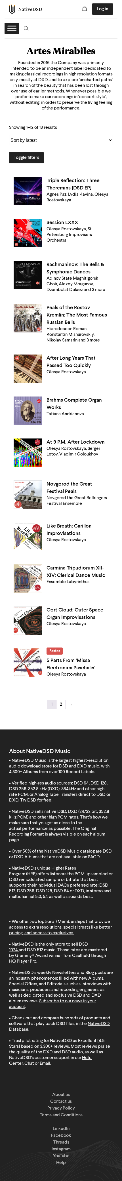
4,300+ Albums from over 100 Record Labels (51, 772)
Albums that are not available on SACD (62, 857)
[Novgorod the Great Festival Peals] (28, 494)
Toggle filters (26, 157)
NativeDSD (25, 9)
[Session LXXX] (28, 233)
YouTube (61, 1156)
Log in (102, 9)
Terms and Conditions (61, 1115)
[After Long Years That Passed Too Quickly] (28, 369)
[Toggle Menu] (11, 28)
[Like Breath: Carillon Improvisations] (28, 536)
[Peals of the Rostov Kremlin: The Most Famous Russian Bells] (28, 318)
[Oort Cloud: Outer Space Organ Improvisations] (28, 620)
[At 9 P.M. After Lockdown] (28, 452)
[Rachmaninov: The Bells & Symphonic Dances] (28, 275)
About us (61, 1095)
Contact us (61, 1101)
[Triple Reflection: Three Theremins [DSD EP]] (28, 191)
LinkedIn (61, 1129)
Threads (61, 1142)
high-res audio (42, 783)
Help (61, 1163)
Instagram (61, 1149)
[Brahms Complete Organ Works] (28, 411)
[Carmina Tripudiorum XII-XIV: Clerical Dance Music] (28, 578)
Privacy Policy (61, 1108)
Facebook (61, 1135)
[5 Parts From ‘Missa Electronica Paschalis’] (28, 662)
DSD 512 (35, 950)
